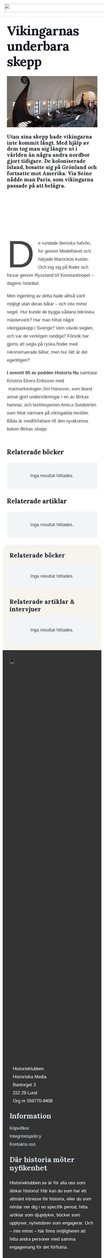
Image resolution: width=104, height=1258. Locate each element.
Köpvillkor (19, 1128)
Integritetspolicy (25, 1136)
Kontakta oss (23, 1144)
